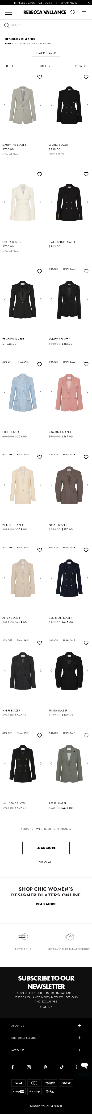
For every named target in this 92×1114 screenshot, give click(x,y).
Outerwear (21, 43)
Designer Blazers (42, 43)
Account (17, 1050)
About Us (17, 1025)
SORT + (45, 66)
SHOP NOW (69, 2)
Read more (46, 904)
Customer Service (23, 1037)
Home (8, 43)
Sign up (46, 1007)
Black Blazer (46, 53)
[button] (46, 25)
